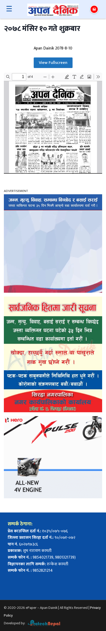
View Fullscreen (53, 62)
